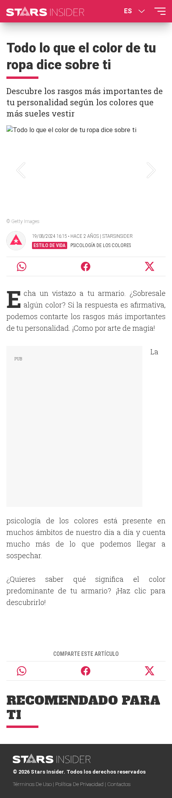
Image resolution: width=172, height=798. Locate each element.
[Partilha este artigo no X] (150, 266)
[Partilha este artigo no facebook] (85, 266)
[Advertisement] (74, 425)
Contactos (118, 784)
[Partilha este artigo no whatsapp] (21, 266)
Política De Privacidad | (81, 784)
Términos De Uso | (34, 784)
